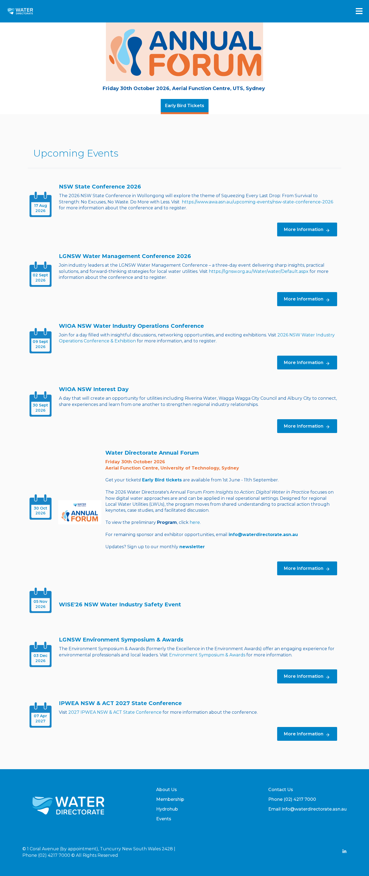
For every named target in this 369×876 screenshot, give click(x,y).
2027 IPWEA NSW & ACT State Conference (115, 712)
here (195, 522)
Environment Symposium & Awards (207, 654)
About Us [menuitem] (166, 789)
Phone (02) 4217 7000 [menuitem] (292, 799)
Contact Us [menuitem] (280, 789)
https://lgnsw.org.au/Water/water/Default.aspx (258, 271)
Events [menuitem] (163, 818)
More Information (303, 229)
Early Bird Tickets (184, 105)
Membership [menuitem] (170, 799)
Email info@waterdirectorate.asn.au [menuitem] (307, 809)
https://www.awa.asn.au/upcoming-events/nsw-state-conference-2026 (257, 201)
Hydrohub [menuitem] (167, 809)
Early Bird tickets (162, 479)
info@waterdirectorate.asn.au (263, 534)
